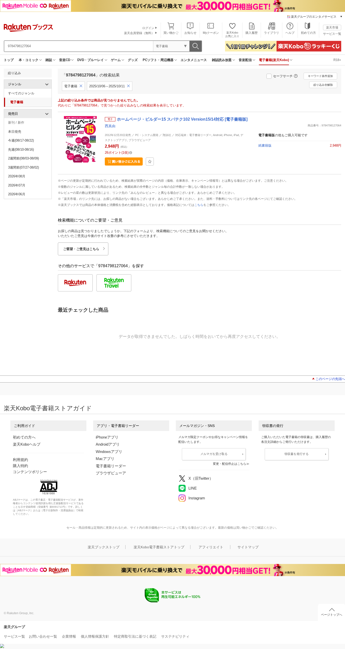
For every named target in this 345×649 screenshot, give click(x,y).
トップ (9, 60)
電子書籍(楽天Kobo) (274, 60)
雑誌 (48, 60)
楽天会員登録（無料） (139, 33)
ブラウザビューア (111, 473)
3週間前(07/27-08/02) (23, 167)
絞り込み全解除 (323, 84)
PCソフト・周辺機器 (158, 60)
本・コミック (28, 60)
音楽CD (64, 60)
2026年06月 (16, 194)
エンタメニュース (194, 60)
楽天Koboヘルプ (26, 444)
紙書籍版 (265, 145)
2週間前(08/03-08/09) (23, 158)
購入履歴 (251, 33)
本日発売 (14, 131)
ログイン (148, 28)
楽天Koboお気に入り (232, 34)
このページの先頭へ (330, 379)
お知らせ (190, 33)
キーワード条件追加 (320, 75)
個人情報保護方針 (95, 636)
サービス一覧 (332, 34)
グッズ (133, 60)
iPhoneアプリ (107, 437)
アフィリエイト (211, 547)
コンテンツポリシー (30, 472)
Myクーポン (211, 33)
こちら (198, 205)
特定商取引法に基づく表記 (135, 636)
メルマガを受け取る (214, 454)
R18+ (337, 60)
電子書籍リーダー (111, 466)
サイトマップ (248, 547)
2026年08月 (16, 176)
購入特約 (20, 466)
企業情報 (69, 636)
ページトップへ (331, 614)
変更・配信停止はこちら (229, 464)
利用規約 (20, 459)
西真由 (110, 126)
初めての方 (308, 33)
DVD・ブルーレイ (90, 60)
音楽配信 (245, 60)
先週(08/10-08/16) (21, 149)
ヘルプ (289, 33)
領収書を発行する (296, 454)
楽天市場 (332, 27)
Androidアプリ (108, 444)
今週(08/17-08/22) (21, 140)
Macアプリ (105, 458)
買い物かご (171, 33)
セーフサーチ (283, 76)
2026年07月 (16, 185)
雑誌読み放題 (222, 60)
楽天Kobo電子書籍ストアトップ (159, 547)
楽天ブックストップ (103, 547)
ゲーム (116, 60)
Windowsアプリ (109, 451)
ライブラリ (271, 33)
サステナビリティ (175, 636)
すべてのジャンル (21, 93)
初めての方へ (24, 437)
